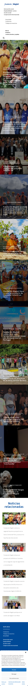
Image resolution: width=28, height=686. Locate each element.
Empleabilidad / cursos (10, 11)
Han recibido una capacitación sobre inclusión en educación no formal (13, 414)
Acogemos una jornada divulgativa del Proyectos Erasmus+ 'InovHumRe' (13, 461)
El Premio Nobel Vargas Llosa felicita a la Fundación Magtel (13, 491)
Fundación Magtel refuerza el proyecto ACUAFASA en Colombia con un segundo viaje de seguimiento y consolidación (15, 126)
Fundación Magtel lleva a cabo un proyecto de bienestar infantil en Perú (14, 253)
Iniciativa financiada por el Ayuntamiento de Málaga (10, 247)
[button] (25, 652)
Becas (7, 31)
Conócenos (8, 21)
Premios (7, 32)
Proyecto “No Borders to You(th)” (12, 329)
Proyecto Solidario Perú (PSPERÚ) (13, 288)
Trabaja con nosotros (11, 23)
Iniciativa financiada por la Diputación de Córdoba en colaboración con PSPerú (14, 372)
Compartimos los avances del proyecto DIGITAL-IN (13, 168)
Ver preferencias (14, 678)
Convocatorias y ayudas (12, 34)
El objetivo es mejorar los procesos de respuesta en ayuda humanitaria (14, 454)
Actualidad (8, 19)
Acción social (7, 13)
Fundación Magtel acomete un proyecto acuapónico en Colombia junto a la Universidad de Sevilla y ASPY (15, 211)
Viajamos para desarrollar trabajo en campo (12, 203)
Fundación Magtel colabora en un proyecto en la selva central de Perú (14, 378)
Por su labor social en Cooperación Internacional (12, 485)
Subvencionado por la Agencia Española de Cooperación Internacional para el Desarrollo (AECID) (13, 117)
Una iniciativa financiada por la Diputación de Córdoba (12, 68)
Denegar (14, 674)
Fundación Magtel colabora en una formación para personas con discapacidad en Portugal (14, 336)
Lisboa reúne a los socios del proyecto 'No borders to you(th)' (14, 419)
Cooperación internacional (11, 15)
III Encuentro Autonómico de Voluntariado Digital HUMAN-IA (11, 162)
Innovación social (9, 9)
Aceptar (14, 669)
